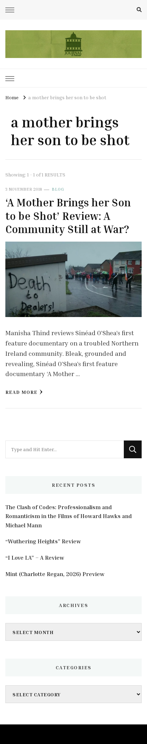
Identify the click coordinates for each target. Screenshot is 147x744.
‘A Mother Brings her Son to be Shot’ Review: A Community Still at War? (68, 216)
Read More (21, 392)
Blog (58, 189)
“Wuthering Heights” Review (43, 541)
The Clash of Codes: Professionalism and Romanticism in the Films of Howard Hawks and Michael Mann (68, 516)
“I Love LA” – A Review (34, 557)
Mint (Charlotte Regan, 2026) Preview (55, 573)
